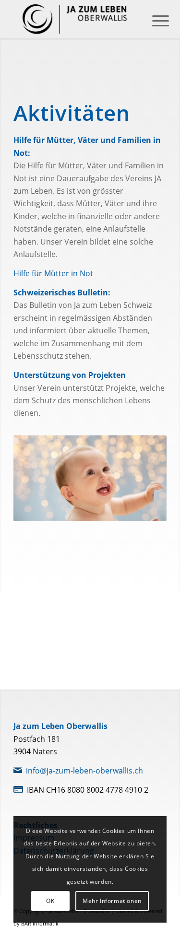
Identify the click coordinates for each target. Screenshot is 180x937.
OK (50, 901)
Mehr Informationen (112, 901)
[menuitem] (153, 20)
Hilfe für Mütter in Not (53, 273)
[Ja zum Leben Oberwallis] (74, 19)
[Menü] (153, 20)
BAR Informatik (40, 923)
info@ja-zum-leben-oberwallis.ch (84, 770)
